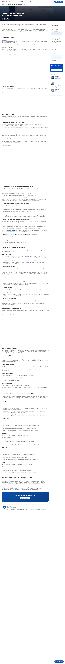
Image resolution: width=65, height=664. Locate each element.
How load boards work (55, 31)
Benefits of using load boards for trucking (56, 33)
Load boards (4, 40)
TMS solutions (28, 369)
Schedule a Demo (59, 1)
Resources (36, 1)
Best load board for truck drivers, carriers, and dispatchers (56, 39)
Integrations (27, 1)
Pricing (31, 1)
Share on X (55, 55)
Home (3, 4)
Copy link (54, 60)
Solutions (11, 1)
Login (52, 1)
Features (16, 1)
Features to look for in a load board (56, 36)
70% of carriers (28, 262)
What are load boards (55, 27)
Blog (5, 4)
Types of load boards (55, 29)
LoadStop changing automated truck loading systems (56, 42)
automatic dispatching (11, 230)
